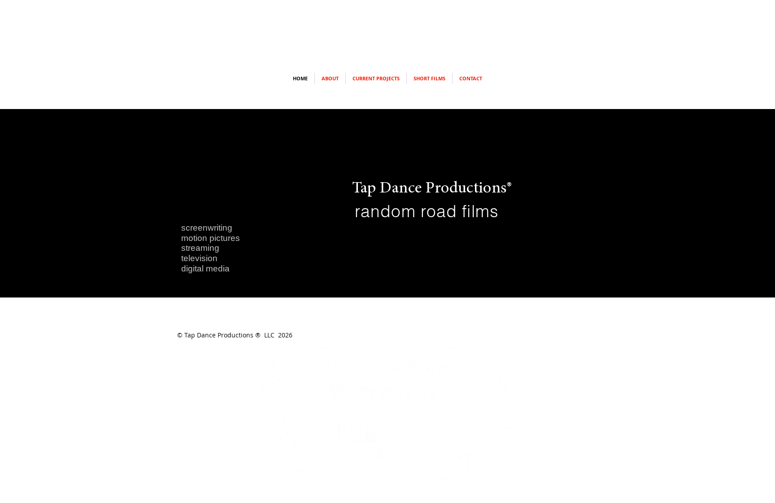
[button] (429, 78)
